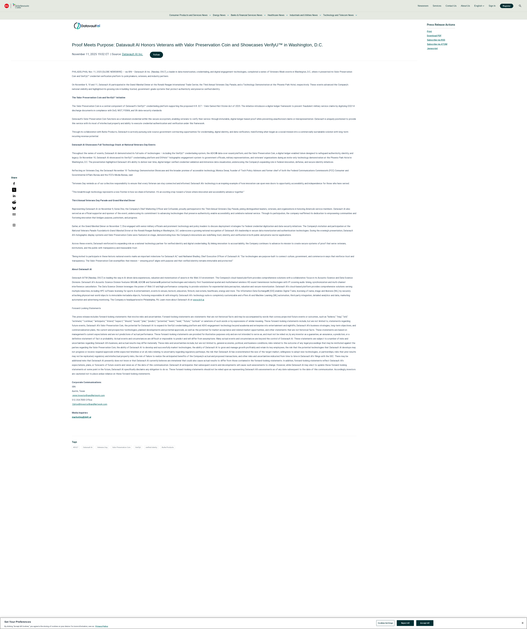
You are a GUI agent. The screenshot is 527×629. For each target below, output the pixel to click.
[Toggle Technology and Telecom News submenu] (356, 15)
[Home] (16, 5)
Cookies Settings (385, 623)
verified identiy (151, 447)
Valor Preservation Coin (121, 447)
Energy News (219, 15)
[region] (263, 623)
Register (507, 6)
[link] (423, 6)
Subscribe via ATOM (437, 44)
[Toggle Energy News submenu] (228, 15)
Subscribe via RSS (436, 40)
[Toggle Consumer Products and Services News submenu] (210, 15)
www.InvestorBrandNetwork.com (88, 395)
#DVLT (75, 447)
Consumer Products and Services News (188, 15)
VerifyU (138, 447)
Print (429, 31)
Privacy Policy (101, 626)
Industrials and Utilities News (304, 15)
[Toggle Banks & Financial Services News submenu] (265, 15)
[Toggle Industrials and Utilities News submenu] (320, 15)
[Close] (523, 623)
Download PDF (434, 35)
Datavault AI (87, 447)
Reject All (405, 623)
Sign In (492, 6)
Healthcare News (276, 15)
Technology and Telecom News (338, 15)
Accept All (424, 623)
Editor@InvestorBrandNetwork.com (89, 404)
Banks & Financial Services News (246, 15)
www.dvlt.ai (198, 299)
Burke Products (168, 447)
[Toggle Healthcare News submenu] (287, 15)
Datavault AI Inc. (132, 54)
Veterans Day (102, 447)
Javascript (432, 48)
